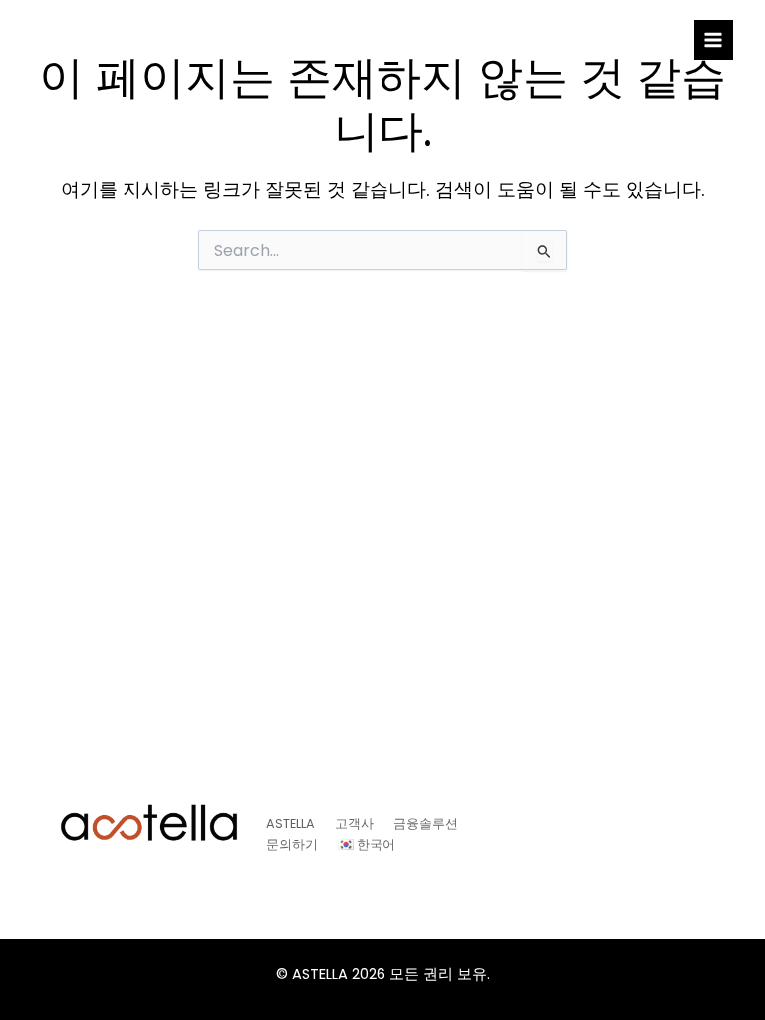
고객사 (354, 823)
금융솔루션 (425, 823)
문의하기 (292, 844)
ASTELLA (290, 823)
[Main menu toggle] (713, 39)
